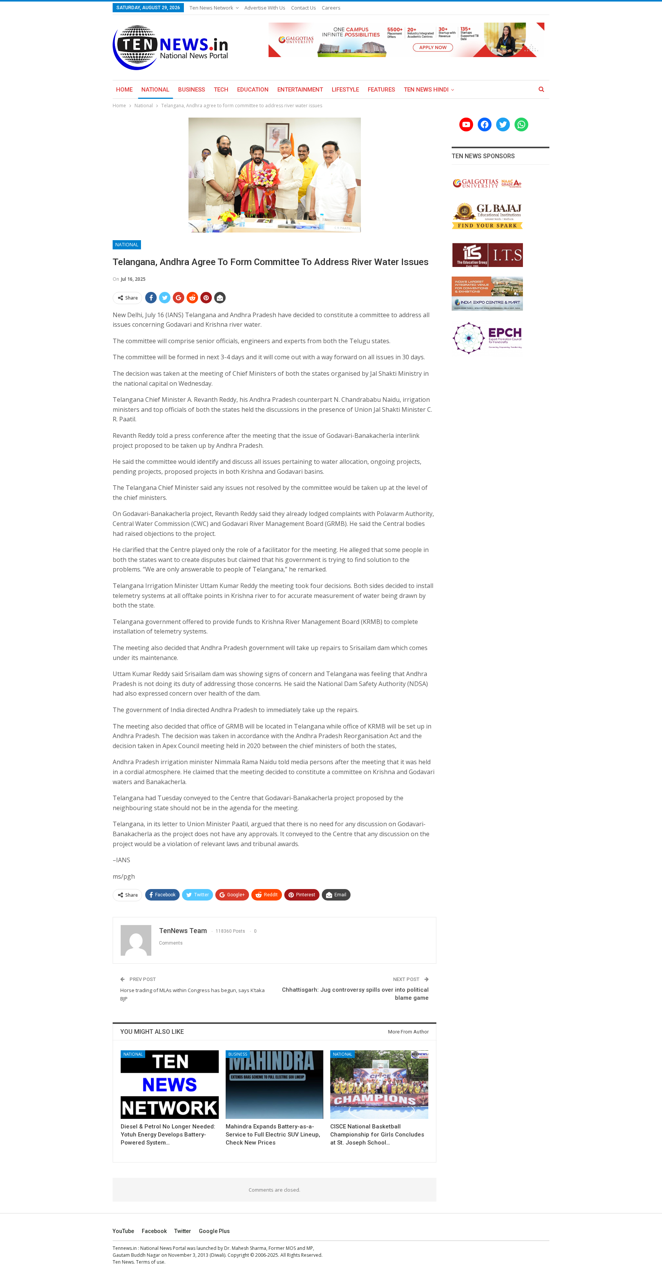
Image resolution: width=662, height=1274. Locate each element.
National (155, 89)
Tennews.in (125, 1248)
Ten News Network (211, 7)
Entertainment (300, 89)
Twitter (182, 1231)
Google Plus (214, 1231)
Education (253, 89)
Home (124, 89)
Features (381, 89)
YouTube (123, 1231)
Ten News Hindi (426, 89)
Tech (221, 89)
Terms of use (150, 1262)
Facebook (154, 1231)
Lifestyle (345, 89)
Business (191, 89)
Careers (331, 7)
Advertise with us (264, 7)
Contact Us (303, 7)
